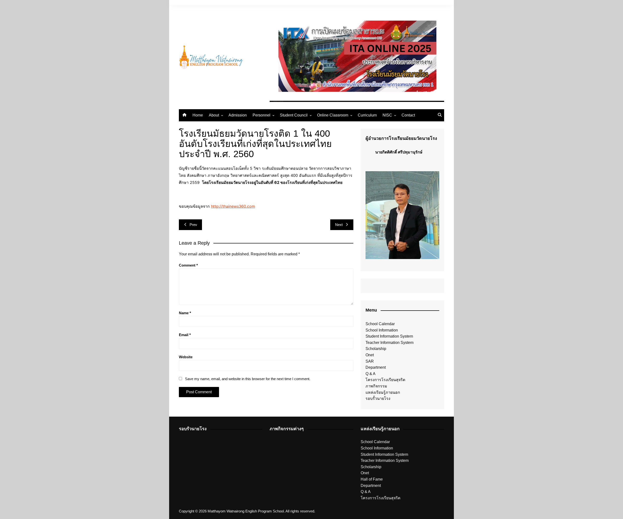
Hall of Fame (372, 479)
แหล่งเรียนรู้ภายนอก (383, 392)
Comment (188, 265)
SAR (370, 361)
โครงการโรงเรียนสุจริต (385, 380)
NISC (387, 115)
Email (185, 335)
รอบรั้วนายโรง (378, 398)
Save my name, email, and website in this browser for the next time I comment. (247, 379)
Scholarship (376, 349)
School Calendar (380, 324)
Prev (193, 225)
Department (376, 367)
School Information (382, 330)
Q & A (371, 374)
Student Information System (389, 336)
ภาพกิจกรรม (376, 386)
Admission (238, 115)
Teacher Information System (389, 342)
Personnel (261, 115)
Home (197, 115)
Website (185, 357)
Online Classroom (332, 115)
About (214, 115)
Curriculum (367, 115)
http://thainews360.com (233, 206)
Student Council (294, 115)
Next (339, 225)
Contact (408, 115)
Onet (370, 355)
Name (185, 313)
